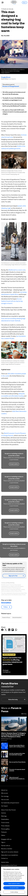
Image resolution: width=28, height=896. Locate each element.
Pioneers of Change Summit (10, 86)
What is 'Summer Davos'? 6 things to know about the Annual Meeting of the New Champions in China (13, 734)
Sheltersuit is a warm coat (17, 270)
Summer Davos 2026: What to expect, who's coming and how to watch (17, 747)
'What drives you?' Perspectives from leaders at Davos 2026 (16, 779)
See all (24, 714)
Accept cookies (14, 464)
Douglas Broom (5, 77)
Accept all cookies (14, 887)
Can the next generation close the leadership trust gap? (17, 754)
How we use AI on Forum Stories (17, 762)
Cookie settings (14, 892)
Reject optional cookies (14, 883)
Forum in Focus (7, 9)
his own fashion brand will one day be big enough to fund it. (12, 301)
